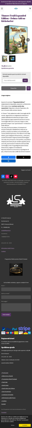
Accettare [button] (24, 425)
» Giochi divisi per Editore (8, 388)
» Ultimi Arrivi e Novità (7, 376)
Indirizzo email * (5, 293)
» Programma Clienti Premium (9, 379)
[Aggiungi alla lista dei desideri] (28, 88)
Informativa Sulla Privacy (7, 248)
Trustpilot (3, 412)
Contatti (3, 404)
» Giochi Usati (4, 385)
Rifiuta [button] (12, 425)
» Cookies (3, 401)
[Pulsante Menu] (2, 8)
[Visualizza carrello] (30, 8)
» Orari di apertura (6, 391)
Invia (25, 80)
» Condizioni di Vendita (7, 394)
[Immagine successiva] (28, 40)
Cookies (3, 251)
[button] (4, 58)
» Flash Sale (4, 382)
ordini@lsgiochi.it (5, 230)
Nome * (3, 285)
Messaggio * (4, 301)
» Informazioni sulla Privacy (8, 398)
